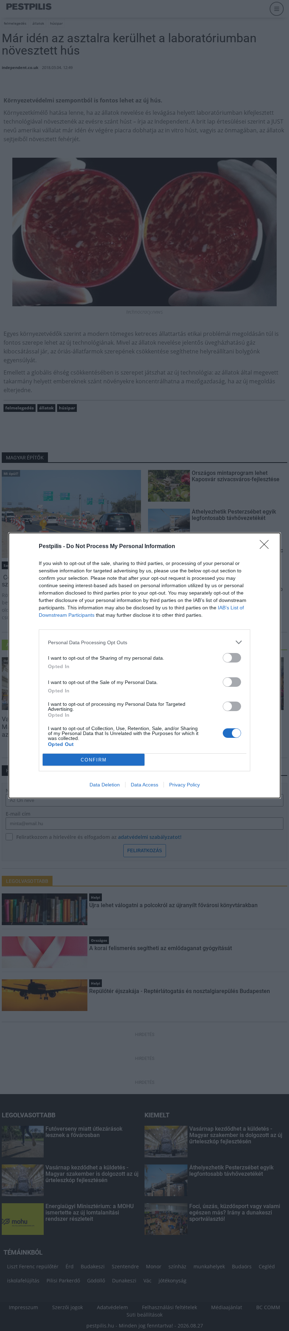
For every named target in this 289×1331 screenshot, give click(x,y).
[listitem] (144, 642)
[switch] (232, 658)
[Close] (266, 546)
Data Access (144, 784)
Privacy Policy (184, 784)
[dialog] (144, 665)
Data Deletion (105, 784)
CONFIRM (94, 759)
